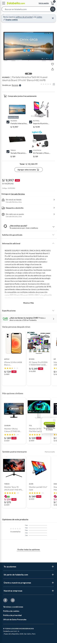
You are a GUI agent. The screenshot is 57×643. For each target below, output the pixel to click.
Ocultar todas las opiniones (28, 549)
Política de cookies (11, 611)
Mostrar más (28, 303)
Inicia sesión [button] (44, 3)
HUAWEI (6, 77)
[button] (28, 9)
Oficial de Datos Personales (14, 619)
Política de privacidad (12, 615)
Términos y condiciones (13, 607)
